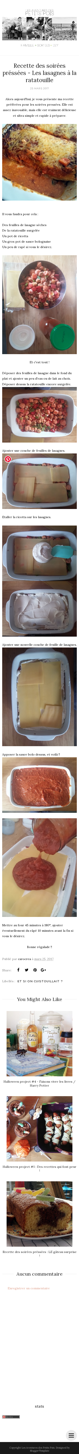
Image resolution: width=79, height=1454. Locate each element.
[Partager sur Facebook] (18, 970)
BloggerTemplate (39, 1450)
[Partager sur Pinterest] (34, 970)
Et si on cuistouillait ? (40, 981)
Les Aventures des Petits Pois (38, 1447)
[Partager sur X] (26, 970)
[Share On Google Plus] (43, 970)
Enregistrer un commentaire (29, 1288)
